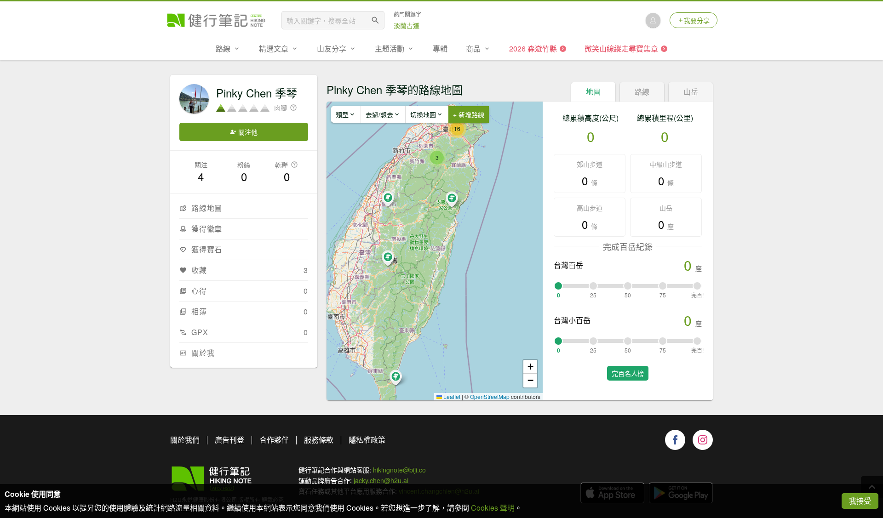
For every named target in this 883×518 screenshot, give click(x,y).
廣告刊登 (229, 439)
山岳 (690, 91)
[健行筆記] (216, 20)
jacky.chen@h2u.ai (381, 480)
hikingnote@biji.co (399, 469)
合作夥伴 (274, 439)
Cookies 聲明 (493, 507)
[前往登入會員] (653, 20)
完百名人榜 (628, 373)
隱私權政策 (367, 439)
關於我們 (185, 439)
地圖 (593, 91)
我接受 (860, 500)
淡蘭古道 (406, 25)
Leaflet (451, 396)
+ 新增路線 (468, 114)
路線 (642, 91)
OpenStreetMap (490, 396)
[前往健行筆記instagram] (703, 440)
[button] (437, 157)
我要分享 (697, 20)
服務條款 (318, 439)
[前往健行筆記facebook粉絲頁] (675, 440)
